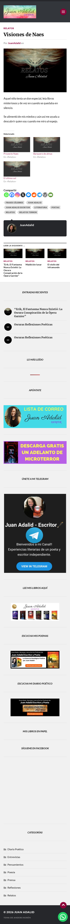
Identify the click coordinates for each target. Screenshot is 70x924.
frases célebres (14, 202)
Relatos (9, 28)
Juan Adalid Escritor (18, 207)
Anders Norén (22, 917)
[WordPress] (45, 194)
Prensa (11, 879)
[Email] (50, 194)
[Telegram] (39, 194)
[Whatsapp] (6, 194)
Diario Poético (15, 849)
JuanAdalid (14, 43)
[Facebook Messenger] (28, 194)
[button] (63, 917)
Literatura (41, 207)
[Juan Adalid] (35, 11)
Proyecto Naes (11, 153)
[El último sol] (17, 168)
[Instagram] (17, 194)
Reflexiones (14, 887)
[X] (23, 194)
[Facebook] (11, 194)
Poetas (55, 207)
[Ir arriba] (63, 905)
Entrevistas (13, 856)
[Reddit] (34, 194)
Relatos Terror (28, 212)
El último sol (10, 178)
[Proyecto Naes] (17, 144)
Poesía (11, 872)
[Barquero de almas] (46, 144)
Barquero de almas (42, 153)
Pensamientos (15, 864)
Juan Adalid (35, 202)
